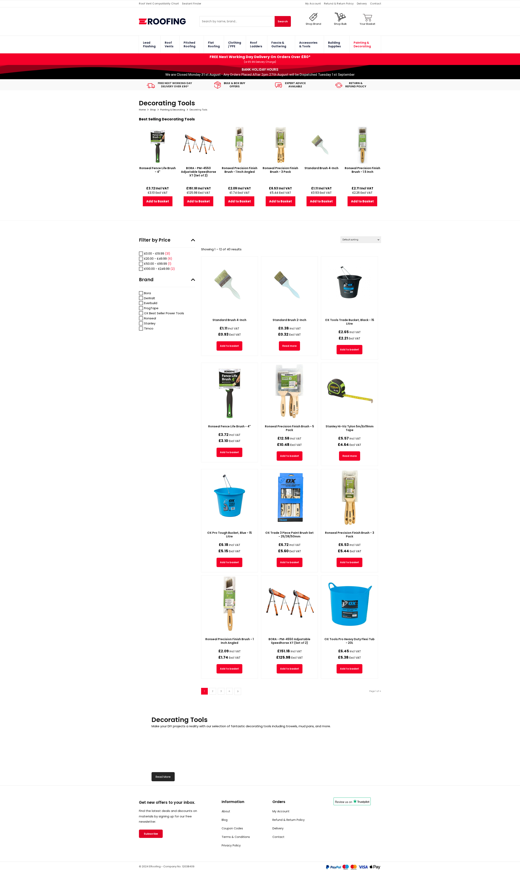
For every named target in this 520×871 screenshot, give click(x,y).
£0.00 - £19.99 (154, 253)
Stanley (149, 323)
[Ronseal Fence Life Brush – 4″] (229, 391)
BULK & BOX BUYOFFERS (234, 84)
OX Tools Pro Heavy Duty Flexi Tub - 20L (349, 641)
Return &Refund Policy (355, 84)
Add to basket (229, 346)
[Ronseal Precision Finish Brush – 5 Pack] (289, 391)
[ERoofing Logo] (169, 21)
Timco (148, 328)
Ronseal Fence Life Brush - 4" (229, 426)
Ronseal (150, 318)
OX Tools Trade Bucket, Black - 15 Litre (349, 322)
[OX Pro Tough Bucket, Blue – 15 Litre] (229, 497)
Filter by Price (154, 240)
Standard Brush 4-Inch (229, 320)
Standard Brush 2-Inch (289, 320)
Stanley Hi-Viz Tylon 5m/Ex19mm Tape (350, 428)
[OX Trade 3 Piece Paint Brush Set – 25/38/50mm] (289, 497)
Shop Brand (313, 24)
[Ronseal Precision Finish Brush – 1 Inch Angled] (229, 604)
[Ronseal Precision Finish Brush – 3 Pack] (349, 497)
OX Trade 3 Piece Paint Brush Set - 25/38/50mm (289, 534)
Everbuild (150, 303)
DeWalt (149, 298)
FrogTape (151, 308)
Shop (153, 109)
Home (142, 109)
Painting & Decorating (172, 109)
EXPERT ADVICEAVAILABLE (295, 84)
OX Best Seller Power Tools (164, 313)
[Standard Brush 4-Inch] (229, 284)
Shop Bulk (340, 24)
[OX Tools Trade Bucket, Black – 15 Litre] (349, 284)
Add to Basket (157, 201)
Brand (146, 280)
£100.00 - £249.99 (157, 269)
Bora (147, 293)
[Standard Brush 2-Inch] (289, 284)
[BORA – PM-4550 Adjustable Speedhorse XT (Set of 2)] (289, 604)
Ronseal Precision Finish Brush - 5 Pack (289, 428)
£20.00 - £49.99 (155, 258)
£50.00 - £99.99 (155, 264)
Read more (289, 346)
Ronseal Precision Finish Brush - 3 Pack (349, 534)
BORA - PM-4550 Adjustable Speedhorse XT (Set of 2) (289, 641)
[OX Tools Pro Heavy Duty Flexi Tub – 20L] (349, 604)
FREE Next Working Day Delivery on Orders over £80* (260, 56)
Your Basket (367, 24)
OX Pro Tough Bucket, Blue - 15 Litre (229, 534)
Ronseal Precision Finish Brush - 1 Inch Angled (229, 641)
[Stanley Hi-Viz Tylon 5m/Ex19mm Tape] (349, 391)
